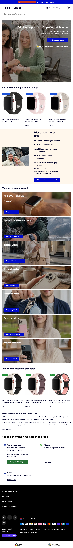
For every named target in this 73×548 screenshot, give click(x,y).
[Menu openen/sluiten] (3, 8)
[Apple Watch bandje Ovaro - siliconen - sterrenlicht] (60, 103)
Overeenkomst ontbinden (28, 532)
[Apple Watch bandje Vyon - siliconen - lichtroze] (36, 103)
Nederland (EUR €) (29, 519)
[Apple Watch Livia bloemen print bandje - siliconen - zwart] (60, 384)
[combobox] (36, 14)
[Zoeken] (69, 14)
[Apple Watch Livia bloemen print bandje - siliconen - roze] (36, 384)
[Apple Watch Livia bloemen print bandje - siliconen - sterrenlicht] (13, 384)
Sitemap (64, 529)
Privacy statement (35, 529)
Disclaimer (23, 529)
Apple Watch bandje (58, 417)
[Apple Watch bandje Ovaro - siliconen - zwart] (13, 103)
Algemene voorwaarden (51, 529)
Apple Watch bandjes (8, 427)
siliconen (4, 425)
